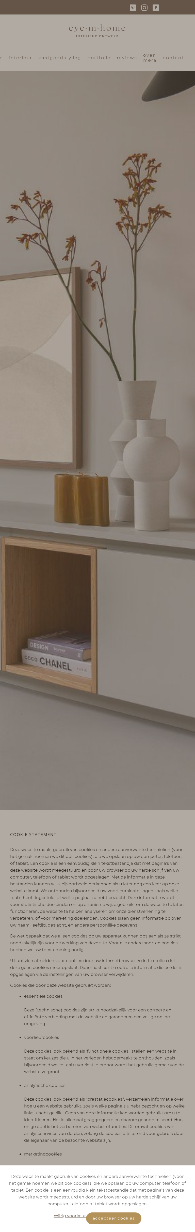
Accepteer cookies (114, 1218)
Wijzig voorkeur (70, 1216)
